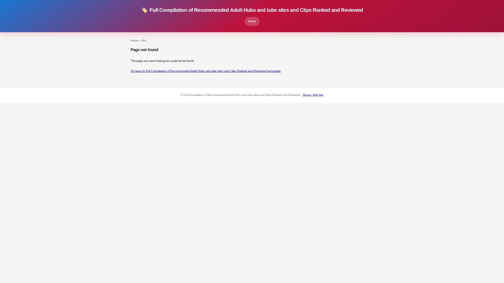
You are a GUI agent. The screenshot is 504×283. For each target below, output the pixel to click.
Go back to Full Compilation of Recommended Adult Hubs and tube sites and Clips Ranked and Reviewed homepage (206, 71)
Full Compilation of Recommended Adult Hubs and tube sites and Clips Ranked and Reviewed (252, 10)
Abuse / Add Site (313, 95)
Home (252, 21)
